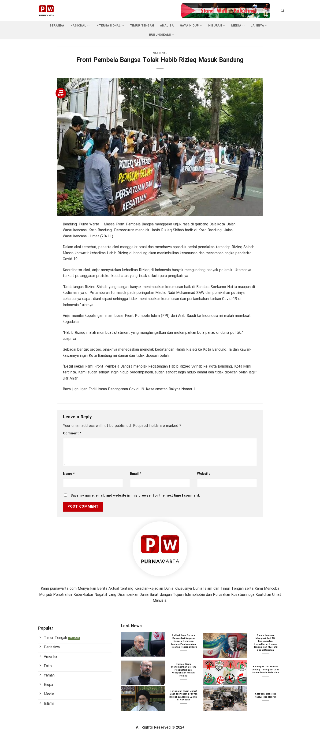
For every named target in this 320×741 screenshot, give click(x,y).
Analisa (167, 25)
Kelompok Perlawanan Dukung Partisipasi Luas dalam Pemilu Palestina (265, 669)
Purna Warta (89, 224)
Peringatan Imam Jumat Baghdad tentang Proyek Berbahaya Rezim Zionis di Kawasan (183, 696)
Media (236, 25)
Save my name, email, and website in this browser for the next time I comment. (135, 495)
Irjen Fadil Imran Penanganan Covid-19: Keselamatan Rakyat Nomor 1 (138, 389)
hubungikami (160, 35)
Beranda (57, 25)
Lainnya (257, 25)
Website (204, 474)
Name (69, 474)
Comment (72, 433)
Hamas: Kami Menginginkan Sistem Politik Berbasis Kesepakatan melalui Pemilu (183, 670)
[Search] (282, 10)
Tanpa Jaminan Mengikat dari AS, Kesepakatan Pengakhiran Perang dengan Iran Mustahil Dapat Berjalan (265, 643)
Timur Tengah (142, 25)
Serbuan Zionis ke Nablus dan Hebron (265, 696)
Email (135, 474)
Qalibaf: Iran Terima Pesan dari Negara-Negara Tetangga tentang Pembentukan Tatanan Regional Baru (183, 641)
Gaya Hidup (189, 25)
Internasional (108, 25)
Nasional (78, 25)
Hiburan (215, 25)
